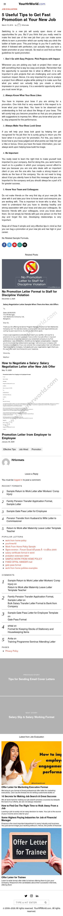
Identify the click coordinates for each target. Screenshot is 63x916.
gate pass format (13, 564)
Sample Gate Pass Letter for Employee (27, 511)
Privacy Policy (11, 650)
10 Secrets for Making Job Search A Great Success (28, 796)
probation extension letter (17, 555)
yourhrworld (10, 543)
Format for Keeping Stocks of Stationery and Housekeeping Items (30, 631)
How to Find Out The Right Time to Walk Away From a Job (29, 807)
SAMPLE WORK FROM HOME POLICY (23, 558)
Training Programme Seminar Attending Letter (31, 641)
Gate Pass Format (17, 619)
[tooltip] (4, 245)
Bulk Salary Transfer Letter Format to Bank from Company (32, 605)
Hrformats (25, 25)
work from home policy (15, 540)
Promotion (36, 449)
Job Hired (23, 449)
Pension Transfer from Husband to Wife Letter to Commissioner (31, 520)
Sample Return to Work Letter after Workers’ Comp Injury (33, 493)
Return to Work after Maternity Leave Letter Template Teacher (34, 530)
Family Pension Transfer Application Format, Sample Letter (30, 503)
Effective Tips (9, 449)
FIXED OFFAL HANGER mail (18, 561)
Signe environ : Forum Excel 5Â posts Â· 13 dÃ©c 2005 (31, 549)
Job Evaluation (9, 9)
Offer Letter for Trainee (13, 877)
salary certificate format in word (19, 552)
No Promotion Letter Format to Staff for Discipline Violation (29, 293)
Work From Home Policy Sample (20, 546)
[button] (45, 902)
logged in (18, 479)
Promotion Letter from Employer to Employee (26, 436)
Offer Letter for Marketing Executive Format (24, 787)
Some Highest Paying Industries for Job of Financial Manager (29, 819)
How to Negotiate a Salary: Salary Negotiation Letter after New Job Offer (28, 364)
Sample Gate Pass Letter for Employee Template (33, 612)
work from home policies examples (21, 567)
